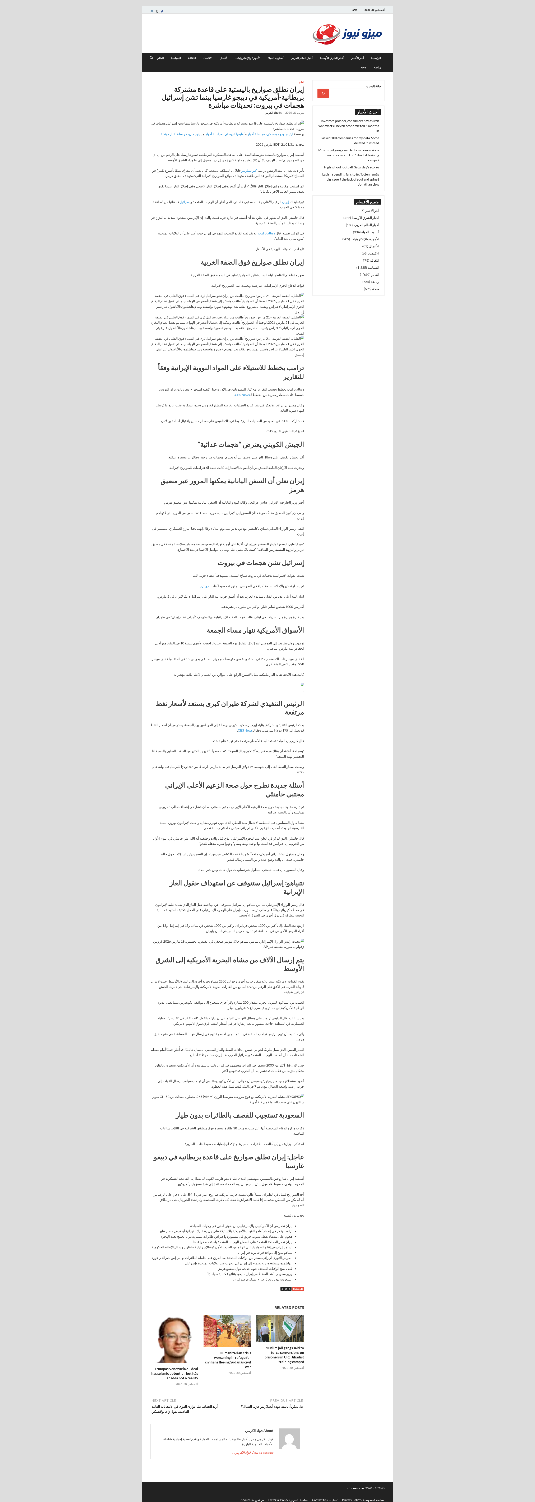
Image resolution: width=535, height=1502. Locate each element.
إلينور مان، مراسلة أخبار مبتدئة (181, 134)
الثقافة (192, 58)
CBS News (242, 395)
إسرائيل (185, 202)
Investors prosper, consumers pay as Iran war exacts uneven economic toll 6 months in (348, 126)
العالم (160, 58)
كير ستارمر (249, 170)
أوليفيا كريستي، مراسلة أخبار (225, 134)
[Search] (323, 93)
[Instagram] (151, 11)
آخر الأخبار (357, 58)
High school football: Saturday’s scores (351, 167)
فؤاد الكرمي (272, 112)
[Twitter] (156, 11)
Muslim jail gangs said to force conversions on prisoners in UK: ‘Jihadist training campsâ (284, 1355)
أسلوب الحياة (276, 58)
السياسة (176, 58)
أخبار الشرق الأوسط (332, 58)
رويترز (204, 586)
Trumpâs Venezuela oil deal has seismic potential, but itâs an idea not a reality (174, 1373)
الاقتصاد (208, 58)
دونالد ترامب (266, 233)
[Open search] (151, 58)
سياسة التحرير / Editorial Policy (288, 1500)
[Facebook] (161, 11)
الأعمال (224, 58)
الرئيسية (376, 58)
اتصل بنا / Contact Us (325, 1500)
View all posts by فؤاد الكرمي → (252, 1452)
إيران (285, 202)
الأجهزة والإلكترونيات (248, 58)
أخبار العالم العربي (302, 58)
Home (353, 9)
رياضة (377, 67)
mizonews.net (356, 1488)
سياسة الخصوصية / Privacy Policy (363, 1500)
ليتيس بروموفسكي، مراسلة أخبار (270, 134)
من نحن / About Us (253, 1500)
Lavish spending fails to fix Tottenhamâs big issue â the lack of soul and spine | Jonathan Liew (350, 179)
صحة (363, 67)
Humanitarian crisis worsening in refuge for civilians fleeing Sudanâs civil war (228, 1360)
